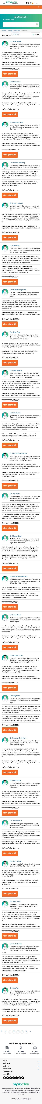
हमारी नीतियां (6, 1063)
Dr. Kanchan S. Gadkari (18, 738)
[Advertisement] (21, 1101)
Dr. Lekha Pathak (16, 370)
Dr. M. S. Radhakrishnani (18, 453)
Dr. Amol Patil (15, 494)
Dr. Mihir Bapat (15, 82)
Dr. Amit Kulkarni (16, 821)
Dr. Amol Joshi (15, 901)
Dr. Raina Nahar (15, 615)
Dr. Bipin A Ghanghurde (18, 290)
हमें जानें (5, 1060)
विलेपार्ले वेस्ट (16, 34)
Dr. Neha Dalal (15, 245)
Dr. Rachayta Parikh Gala (18, 576)
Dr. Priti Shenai (15, 413)
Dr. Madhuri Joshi (16, 655)
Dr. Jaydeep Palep (16, 122)
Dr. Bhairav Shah (16, 536)
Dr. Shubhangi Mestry (17, 163)
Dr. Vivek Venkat (15, 41)
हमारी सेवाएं (6, 1066)
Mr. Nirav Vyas (15, 332)
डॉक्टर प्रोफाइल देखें (9, 74)
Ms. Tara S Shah (16, 861)
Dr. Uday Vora (15, 696)
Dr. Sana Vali (14, 988)
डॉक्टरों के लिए (7, 1068)
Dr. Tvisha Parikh (16, 944)
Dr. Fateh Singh (15, 780)
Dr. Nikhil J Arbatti (16, 203)
